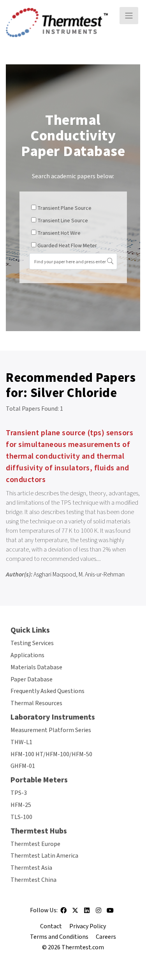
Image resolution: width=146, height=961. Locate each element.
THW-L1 (21, 742)
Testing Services (32, 643)
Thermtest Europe (35, 844)
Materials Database (36, 667)
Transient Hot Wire (59, 233)
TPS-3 (19, 793)
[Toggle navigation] (129, 15)
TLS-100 (21, 817)
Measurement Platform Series (51, 730)
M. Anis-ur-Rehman (102, 574)
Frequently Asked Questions (47, 691)
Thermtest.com (83, 947)
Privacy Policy (87, 926)
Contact (51, 926)
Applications (27, 655)
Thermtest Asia (31, 867)
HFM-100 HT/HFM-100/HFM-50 (51, 754)
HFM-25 (21, 805)
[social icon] (63, 913)
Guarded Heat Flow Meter (67, 246)
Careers (106, 937)
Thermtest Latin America (44, 855)
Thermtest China (33, 880)
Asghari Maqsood (54, 574)
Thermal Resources (36, 703)
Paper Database (32, 679)
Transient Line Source (62, 221)
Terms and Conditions (59, 937)
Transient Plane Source (64, 208)
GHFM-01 (23, 766)
